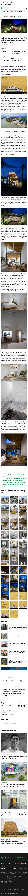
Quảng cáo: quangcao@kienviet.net (9, 880)
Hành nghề (23, 863)
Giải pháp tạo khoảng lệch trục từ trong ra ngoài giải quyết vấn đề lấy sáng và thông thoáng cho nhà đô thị (14, 484)
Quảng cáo (3, 889)
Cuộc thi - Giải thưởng (5, 865)
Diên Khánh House (5, 714)
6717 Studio (4, 705)
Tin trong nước (4, 782)
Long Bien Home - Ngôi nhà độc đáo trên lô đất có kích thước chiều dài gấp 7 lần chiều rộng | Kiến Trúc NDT (17, 661)
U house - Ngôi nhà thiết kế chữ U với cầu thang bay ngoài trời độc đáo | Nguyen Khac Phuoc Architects (17, 653)
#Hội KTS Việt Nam (5, 11)
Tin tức (9, 863)
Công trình (16, 863)
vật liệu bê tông (4, 712)
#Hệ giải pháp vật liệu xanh (19, 11)
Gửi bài (9, 889)
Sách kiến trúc (13, 868)
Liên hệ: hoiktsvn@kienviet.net (8, 878)
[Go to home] (5, 8)
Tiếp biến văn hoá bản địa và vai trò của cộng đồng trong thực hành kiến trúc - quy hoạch (13, 843)
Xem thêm (14, 848)
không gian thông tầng (6, 710)
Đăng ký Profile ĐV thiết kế (14, 890)
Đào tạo (16, 865)
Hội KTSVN (3, 863)
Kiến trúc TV (23, 868)
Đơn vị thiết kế (9, 2)
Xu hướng (3, 868)
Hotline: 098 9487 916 (7, 881)
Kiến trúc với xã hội (5, 839)
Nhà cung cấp (16, 889)
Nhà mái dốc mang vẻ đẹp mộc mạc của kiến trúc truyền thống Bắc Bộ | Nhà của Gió (18, 627)
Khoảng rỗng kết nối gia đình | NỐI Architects (16, 636)
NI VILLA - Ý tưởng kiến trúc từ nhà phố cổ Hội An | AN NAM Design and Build (17, 644)
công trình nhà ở (4, 707)
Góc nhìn (24, 865)
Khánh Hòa (10, 705)
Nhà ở (2, 811)
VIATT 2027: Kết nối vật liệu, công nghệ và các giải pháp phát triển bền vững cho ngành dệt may (13, 787)
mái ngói (11, 714)
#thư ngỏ (11, 11)
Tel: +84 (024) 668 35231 (7, 882)
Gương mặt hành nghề (6, 754)
